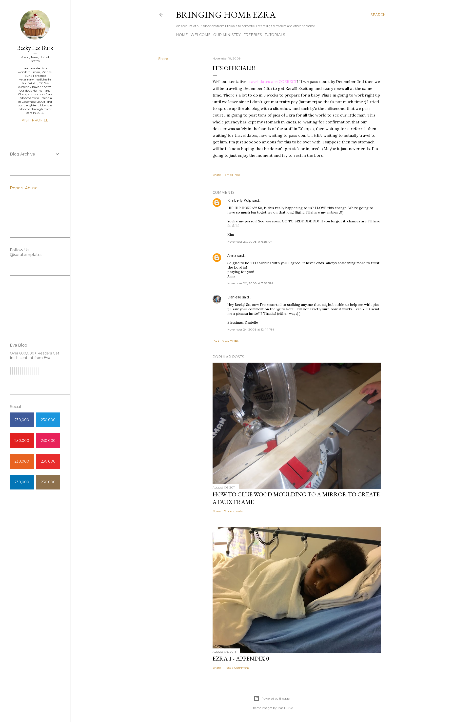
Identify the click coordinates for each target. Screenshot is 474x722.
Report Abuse (24, 188)
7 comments (233, 511)
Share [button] (163, 59)
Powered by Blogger (276, 698)
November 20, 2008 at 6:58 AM (250, 241)
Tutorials (275, 35)
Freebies (252, 35)
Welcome (201, 35)
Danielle (234, 297)
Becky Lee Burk (35, 48)
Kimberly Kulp (239, 200)
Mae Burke (285, 708)
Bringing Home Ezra (226, 14)
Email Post (232, 174)
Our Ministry (227, 35)
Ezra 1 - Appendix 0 (241, 658)
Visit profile (35, 120)
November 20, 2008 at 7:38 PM (250, 283)
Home (182, 35)
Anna (231, 255)
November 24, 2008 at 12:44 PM (250, 329)
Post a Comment (227, 340)
